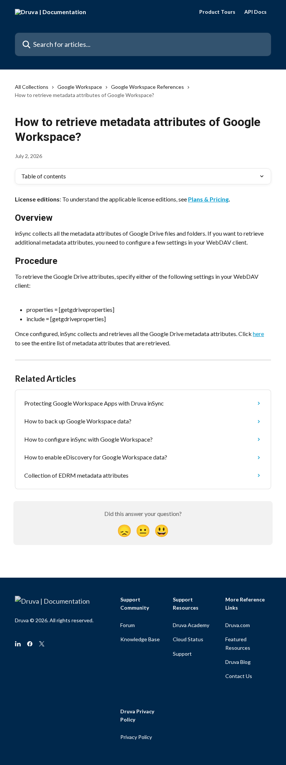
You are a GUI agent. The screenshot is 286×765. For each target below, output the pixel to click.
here (258, 333)
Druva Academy (191, 625)
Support (182, 654)
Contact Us (238, 676)
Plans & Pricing (208, 199)
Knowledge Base (140, 639)
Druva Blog (238, 662)
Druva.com (237, 625)
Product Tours (217, 11)
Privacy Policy (136, 737)
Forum (127, 625)
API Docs (255, 11)
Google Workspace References (147, 87)
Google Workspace (79, 87)
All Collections (31, 87)
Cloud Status (188, 639)
